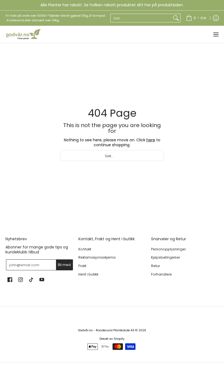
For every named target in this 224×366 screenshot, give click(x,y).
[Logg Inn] (215, 18)
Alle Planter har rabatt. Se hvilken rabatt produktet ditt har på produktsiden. (112, 5)
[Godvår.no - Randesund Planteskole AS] (23, 34)
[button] (10, 279)
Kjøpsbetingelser (165, 257)
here (150, 140)
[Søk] (176, 18)
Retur (155, 265)
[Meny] (216, 34)
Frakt (82, 265)
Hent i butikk (88, 274)
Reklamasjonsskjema (97, 257)
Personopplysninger (168, 249)
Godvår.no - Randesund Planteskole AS (106, 330)
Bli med (64, 264)
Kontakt (84, 249)
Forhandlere (161, 274)
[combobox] (141, 18)
